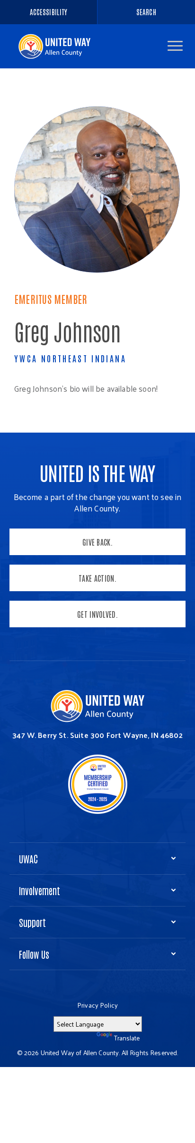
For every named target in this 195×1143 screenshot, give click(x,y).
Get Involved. (97, 614)
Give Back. (97, 542)
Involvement (39, 890)
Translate (127, 1038)
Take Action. (97, 578)
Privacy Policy (97, 1005)
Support (32, 922)
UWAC (28, 858)
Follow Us (34, 954)
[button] (175, 45)
